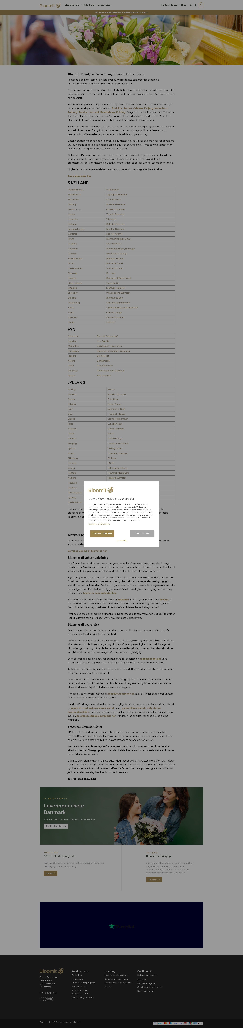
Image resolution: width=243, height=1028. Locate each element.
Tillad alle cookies (102, 534)
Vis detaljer (121, 540)
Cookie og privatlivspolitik (99, 524)
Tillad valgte (142, 534)
